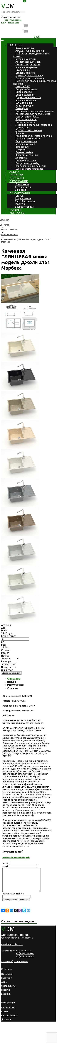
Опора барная (23, 92)
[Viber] (20, 910)
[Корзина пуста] (36, 27)
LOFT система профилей (29, 168)
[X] (16, 910)
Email (5, 866)
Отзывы (12, 688)
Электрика (21, 157)
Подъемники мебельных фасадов (34, 111)
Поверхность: (9, 667)
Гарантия (20, 204)
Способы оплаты (25, 201)
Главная (5, 220)
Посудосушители (25, 122)
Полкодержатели (25, 160)
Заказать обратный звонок (14, 961)
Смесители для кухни (27, 64)
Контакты (17, 212)
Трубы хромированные (28, 130)
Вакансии (20, 189)
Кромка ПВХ (22, 127)
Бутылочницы (23, 102)
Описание (13, 678)
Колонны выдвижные (27, 138)
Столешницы (22, 70)
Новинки (16, 174)
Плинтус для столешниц (29, 78)
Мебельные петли (25, 100)
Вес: (3, 644)
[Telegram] (28, 910)
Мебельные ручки (25, 59)
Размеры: (6, 661)
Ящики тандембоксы (27, 116)
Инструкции (15, 684)
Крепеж (19, 133)
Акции (14, 171)
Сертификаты (23, 187)
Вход (3, 22)
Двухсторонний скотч (28, 97)
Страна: (5, 650)
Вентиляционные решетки (30, 166)
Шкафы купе (22, 146)
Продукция (6, 978)
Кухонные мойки (24, 48)
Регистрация (13, 22)
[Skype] (24, 910)
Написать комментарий (16, 857)
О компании (18, 181)
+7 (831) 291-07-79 (10, 17)
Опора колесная (24, 94)
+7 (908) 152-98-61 (25, 956)
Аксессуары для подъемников (32, 113)
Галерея (15, 209)
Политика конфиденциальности (15, 1038)
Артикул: (6, 625)
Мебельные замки (25, 144)
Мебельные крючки (26, 67)
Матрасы (20, 149)
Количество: (8, 636)
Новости (5, 990)
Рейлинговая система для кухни (33, 135)
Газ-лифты (21, 108)
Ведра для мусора (26, 141)
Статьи (19, 195)
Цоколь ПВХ (22, 86)
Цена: (4, 630)
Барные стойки (24, 152)
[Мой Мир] (11, 910)
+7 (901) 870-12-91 (25, 953)
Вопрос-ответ (23, 198)
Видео (11, 681)
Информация (19, 192)
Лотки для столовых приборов (33, 124)
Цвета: (5, 655)
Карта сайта (18, 1040)
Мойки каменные (9, 234)
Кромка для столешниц (29, 75)
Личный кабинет (9, 1031)
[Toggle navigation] (2, 40)
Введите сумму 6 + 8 (13, 893)
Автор (5, 863)
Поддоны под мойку (27, 163)
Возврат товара (24, 206)
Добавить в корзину (11, 673)
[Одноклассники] (7, 910)
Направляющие (24, 105)
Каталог (15, 44)
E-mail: (12, 944)
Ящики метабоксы (26, 119)
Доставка (16, 178)
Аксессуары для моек (27, 61)
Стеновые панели (25, 72)
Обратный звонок (13, 20)
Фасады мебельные (26, 155)
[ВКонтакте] (3, 910)
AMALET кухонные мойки (30, 50)
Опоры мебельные (26, 89)
